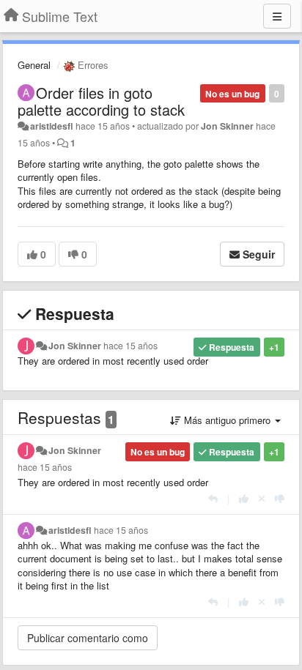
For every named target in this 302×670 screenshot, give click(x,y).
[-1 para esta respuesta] (279, 498)
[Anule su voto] (261, 498)
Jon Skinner (227, 126)
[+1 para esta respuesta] (243, 498)
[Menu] (277, 16)
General (34, 65)
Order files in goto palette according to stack (101, 101)
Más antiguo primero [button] (227, 420)
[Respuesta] (213, 498)
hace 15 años (130, 345)
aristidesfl (51, 126)
